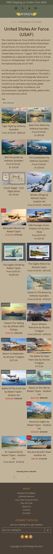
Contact (26, 509)
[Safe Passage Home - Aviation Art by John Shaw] (39, 215)
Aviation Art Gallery (26, 493)
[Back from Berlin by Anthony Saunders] (39, 114)
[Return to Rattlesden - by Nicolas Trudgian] (14, 344)
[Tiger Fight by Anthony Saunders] (14, 115)
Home (13, 22)
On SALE (26, 513)
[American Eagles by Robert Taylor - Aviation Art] (39, 410)
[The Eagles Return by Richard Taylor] (39, 252)
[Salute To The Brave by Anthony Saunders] (39, 282)
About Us (26, 506)
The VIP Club (26, 503)
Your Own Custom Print (26, 499)
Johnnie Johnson (26, 496)
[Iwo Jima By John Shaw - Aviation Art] (39, 442)
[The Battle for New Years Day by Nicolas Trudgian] (39, 345)
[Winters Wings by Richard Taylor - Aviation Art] (39, 182)
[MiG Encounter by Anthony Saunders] (14, 146)
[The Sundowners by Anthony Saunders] (39, 147)
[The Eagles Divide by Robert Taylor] (14, 252)
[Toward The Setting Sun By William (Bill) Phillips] (14, 311)
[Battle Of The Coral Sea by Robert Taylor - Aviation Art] (14, 377)
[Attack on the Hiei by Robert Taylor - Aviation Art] (39, 377)
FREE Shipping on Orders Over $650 (26, 2)
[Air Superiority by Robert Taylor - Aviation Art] (14, 442)
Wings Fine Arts (35, 546)
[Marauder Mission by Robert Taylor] (14, 217)
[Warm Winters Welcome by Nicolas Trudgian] (39, 312)
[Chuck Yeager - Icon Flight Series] (14, 178)
